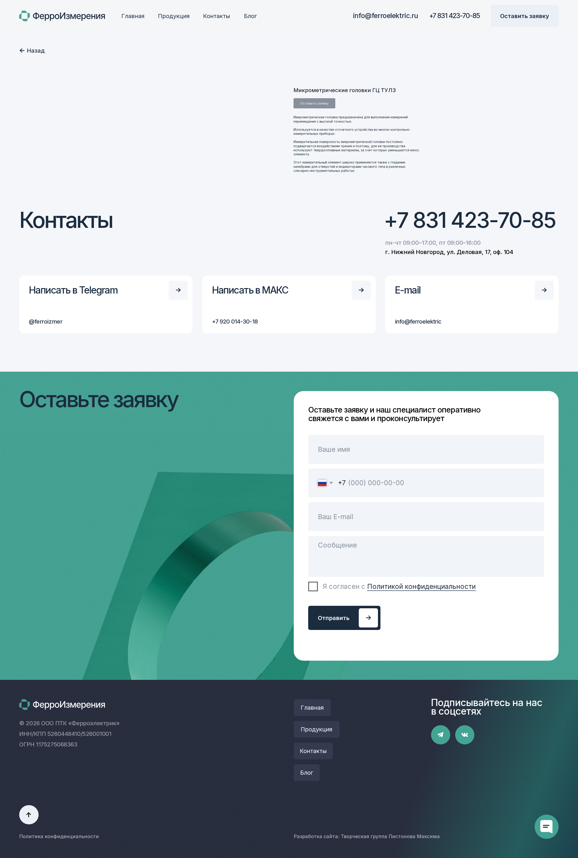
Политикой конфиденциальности (421, 586)
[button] (525, 16)
